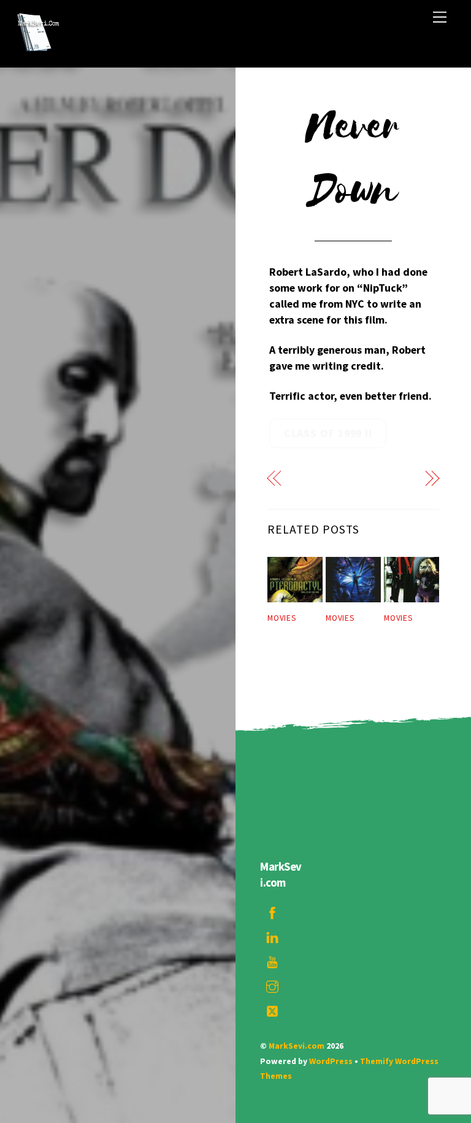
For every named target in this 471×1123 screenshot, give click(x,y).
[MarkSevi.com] (37, 51)
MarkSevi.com (296, 1046)
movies (281, 618)
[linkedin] (272, 936)
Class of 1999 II (328, 433)
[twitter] (272, 1009)
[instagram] (272, 985)
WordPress (331, 1061)
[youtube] (272, 960)
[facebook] (272, 911)
